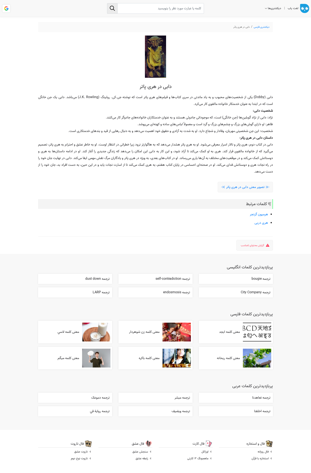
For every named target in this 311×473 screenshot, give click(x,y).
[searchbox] (155, 8)
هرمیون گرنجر (259, 214)
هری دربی (261, 223)
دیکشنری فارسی (262, 27)
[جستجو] (112, 8)
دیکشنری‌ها (274, 8)
